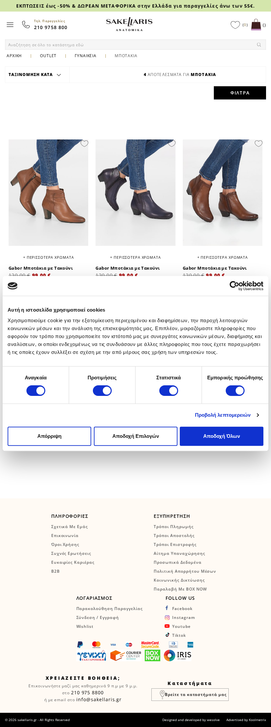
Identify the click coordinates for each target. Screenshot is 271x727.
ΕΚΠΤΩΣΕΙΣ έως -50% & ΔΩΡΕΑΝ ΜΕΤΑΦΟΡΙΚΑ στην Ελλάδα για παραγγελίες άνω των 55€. (135, 6)
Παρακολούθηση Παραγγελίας (109, 608)
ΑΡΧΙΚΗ (14, 55)
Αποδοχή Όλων (221, 436)
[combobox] (135, 44)
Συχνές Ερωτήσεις (71, 553)
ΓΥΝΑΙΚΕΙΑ (86, 55)
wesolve (213, 719)
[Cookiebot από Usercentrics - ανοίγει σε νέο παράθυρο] (234, 286)
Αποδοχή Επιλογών (135, 436)
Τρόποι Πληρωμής (173, 526)
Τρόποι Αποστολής (174, 535)
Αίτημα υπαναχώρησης (179, 553)
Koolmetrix (257, 719)
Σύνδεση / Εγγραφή (97, 617)
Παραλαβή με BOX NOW (180, 589)
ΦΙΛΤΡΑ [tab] (240, 93)
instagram (183, 617)
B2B (55, 571)
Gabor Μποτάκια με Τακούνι (41, 268)
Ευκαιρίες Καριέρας (73, 562)
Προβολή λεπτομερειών (223, 415)
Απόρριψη (49, 436)
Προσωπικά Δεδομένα (177, 562)
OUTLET (48, 55)
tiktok (179, 635)
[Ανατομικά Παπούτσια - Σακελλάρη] (129, 24)
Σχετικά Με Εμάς (69, 526)
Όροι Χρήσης (65, 544)
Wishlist (85, 626)
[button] (84, 143)
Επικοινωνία (65, 535)
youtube (181, 626)
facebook (182, 608)
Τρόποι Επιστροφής (175, 544)
